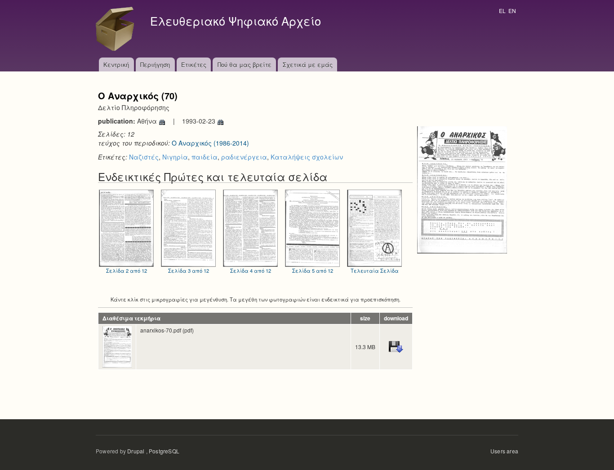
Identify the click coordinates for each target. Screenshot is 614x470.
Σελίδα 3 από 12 (188, 270)
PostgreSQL (164, 451)
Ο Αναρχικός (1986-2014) (210, 142)
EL (502, 10)
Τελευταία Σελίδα (375, 270)
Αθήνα (148, 120)
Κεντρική (116, 64)
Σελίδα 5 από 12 (312, 270)
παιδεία (204, 156)
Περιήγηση (155, 64)
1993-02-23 (199, 120)
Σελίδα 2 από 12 (126, 270)
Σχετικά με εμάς (308, 64)
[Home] (117, 29)
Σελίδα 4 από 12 (250, 270)
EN (512, 10)
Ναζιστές (144, 156)
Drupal (135, 451)
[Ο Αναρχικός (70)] (462, 188)
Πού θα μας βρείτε (244, 64)
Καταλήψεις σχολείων (307, 156)
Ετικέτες (193, 64)
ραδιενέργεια (244, 156)
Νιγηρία (175, 156)
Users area (504, 451)
